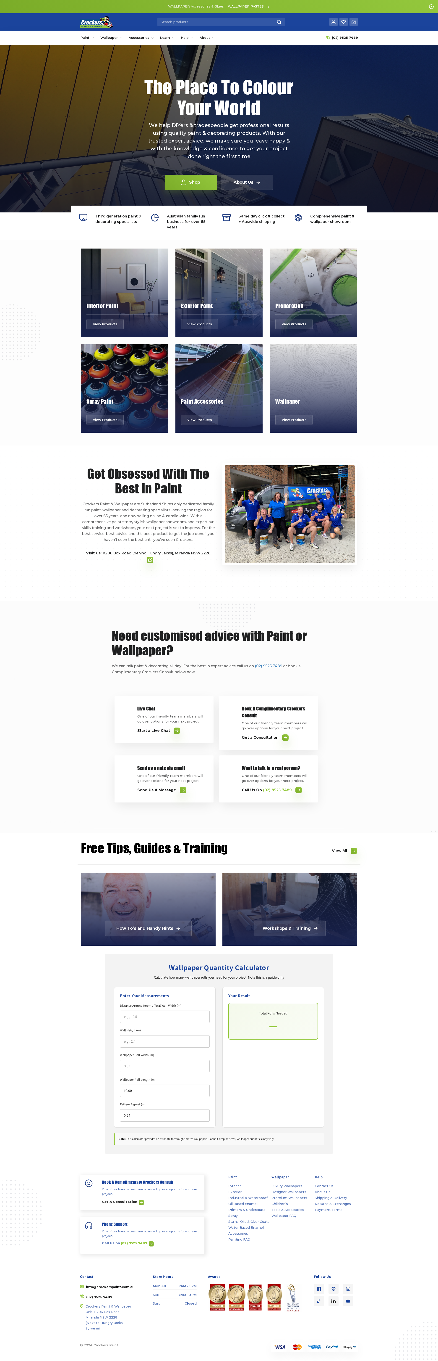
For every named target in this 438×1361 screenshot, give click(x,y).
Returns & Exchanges (333, 1203)
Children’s (279, 1203)
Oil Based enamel (243, 1203)
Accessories (238, 1233)
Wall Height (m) (130, 1030)
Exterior (235, 1192)
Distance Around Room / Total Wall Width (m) (150, 1006)
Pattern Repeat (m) (133, 1104)
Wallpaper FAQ (283, 1215)
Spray (233, 1215)
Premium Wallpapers (289, 1197)
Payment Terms (328, 1209)
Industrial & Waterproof (248, 1197)
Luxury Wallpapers (286, 1186)
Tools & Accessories (287, 1209)
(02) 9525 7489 (268, 666)
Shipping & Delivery (331, 1197)
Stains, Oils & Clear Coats (248, 1221)
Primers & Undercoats (246, 1209)
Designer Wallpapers (288, 1192)
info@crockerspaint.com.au (110, 1287)
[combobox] (221, 22)
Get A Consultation (120, 1202)
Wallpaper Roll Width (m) (137, 1055)
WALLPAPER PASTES (246, 6)
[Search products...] (279, 22)
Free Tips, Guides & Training (154, 848)
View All (339, 851)
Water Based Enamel (246, 1227)
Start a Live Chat (153, 730)
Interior (234, 1186)
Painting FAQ (239, 1239)
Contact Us (324, 1186)
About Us (322, 1192)
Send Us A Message (156, 790)
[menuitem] (87, 38)
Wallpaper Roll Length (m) (138, 1080)
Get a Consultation (260, 737)
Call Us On (267, 790)
